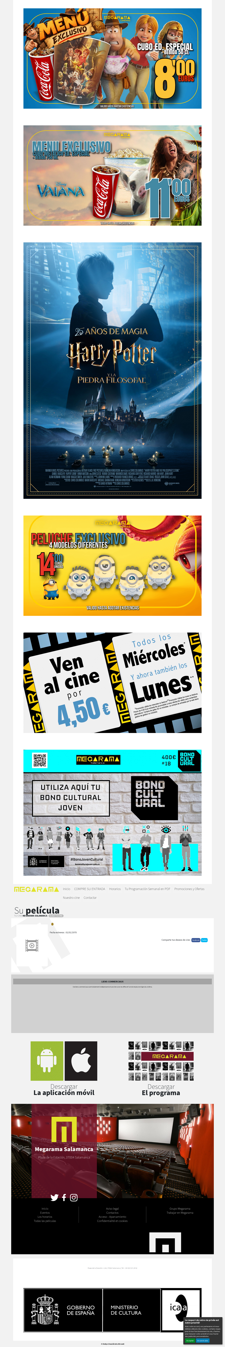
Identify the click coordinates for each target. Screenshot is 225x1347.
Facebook (195, 940)
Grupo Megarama (180, 1208)
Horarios (115, 888)
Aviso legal (112, 1208)
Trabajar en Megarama (180, 1212)
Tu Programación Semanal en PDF (147, 888)
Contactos (112, 1212)
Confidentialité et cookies (112, 1221)
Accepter (190, 1340)
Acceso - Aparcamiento (112, 1217)
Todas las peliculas (45, 1221)
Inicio (66, 888)
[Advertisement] (112, 1010)
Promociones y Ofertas (189, 888)
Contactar (90, 897)
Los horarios (45, 1217)
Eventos (45, 1212)
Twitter (204, 940)
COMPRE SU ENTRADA (89, 888)
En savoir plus (202, 1340)
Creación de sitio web (116, 1344)
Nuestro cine (71, 897)
